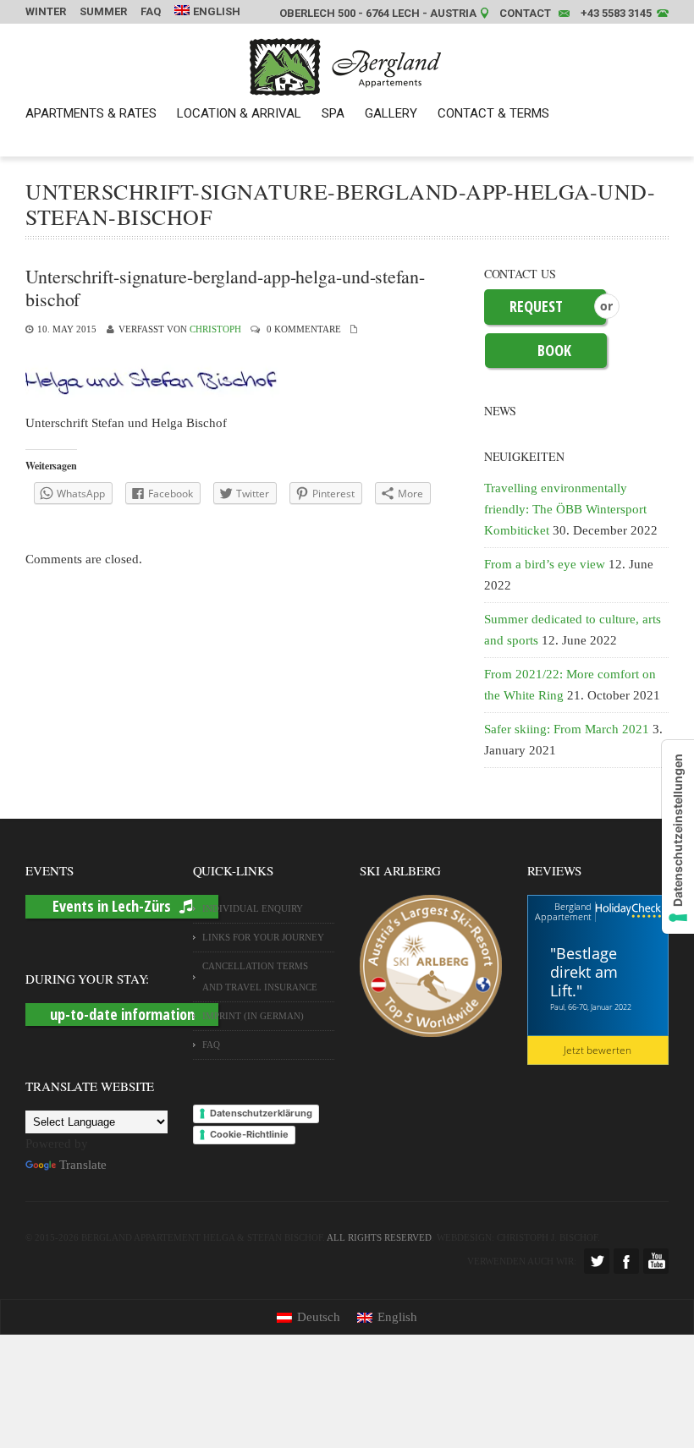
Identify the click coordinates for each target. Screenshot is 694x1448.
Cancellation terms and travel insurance (259, 976)
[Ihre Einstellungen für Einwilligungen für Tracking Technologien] (678, 837)
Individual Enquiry (252, 908)
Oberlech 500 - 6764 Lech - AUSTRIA (377, 13)
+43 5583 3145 (616, 13)
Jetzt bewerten (597, 1050)
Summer (103, 11)
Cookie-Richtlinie (249, 1134)
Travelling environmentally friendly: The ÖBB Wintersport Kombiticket (565, 509)
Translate (83, 1164)
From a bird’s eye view (544, 564)
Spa (333, 113)
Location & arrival (239, 113)
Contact (525, 13)
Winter (45, 11)
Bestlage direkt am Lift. (584, 972)
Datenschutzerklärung (261, 1113)
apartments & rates (91, 113)
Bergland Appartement (563, 911)
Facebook (626, 1261)
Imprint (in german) (253, 1016)
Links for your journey (263, 937)
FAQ (150, 11)
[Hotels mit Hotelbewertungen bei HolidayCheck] (629, 911)
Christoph (215, 329)
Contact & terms (493, 113)
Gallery (391, 113)
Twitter (596, 1261)
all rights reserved (379, 1237)
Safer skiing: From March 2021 (566, 729)
